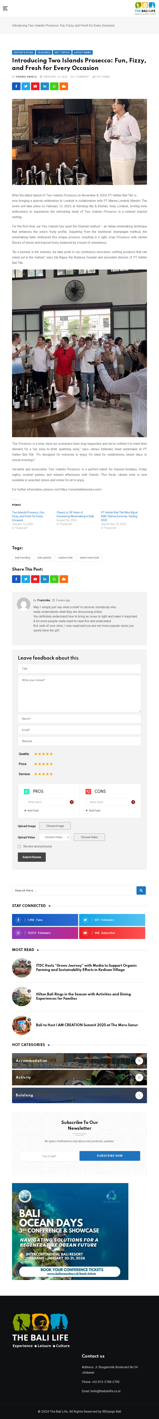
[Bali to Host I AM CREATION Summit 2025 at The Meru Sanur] (21, 1025)
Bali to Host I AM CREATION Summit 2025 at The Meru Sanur (87, 1025)
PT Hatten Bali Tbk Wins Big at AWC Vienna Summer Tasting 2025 (119, 516)
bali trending (22, 557)
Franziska (43, 600)
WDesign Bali (111, 1411)
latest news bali (89, 557)
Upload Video (26, 837)
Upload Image (27, 826)
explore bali (66, 557)
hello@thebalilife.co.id (105, 1391)
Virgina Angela (26, 76)
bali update (44, 557)
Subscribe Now (110, 1155)
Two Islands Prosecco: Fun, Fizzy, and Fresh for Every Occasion (28, 516)
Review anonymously (37, 846)
